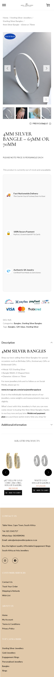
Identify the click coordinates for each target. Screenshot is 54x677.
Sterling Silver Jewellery (21, 17)
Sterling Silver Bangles (13, 21)
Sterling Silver (32, 327)
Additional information (14, 424)
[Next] (46, 68)
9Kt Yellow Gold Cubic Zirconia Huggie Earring (13, 483)
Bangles (17, 323)
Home (5, 17)
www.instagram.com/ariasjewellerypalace (21, 389)
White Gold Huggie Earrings (41, 481)
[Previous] (7, 68)
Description (8, 342)
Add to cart (15, 493)
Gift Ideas (20, 327)
